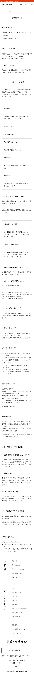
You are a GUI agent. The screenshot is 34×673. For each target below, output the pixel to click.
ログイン (14, 621)
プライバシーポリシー (18, 633)
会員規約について (17, 625)
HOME (3, 11)
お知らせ (14, 600)
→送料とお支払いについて (10, 38)
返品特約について (17, 613)
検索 (18, 4)
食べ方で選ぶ (16, 565)
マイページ (21, 4)
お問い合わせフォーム (18, 650)
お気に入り (25, 4)
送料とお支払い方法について (20, 609)
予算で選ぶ (15, 577)
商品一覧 (14, 561)
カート (28, 4)
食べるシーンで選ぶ (18, 569)
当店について (16, 588)
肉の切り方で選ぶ (17, 573)
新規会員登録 (16, 617)
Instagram (16, 666)
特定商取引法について (18, 629)
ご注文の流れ (16, 596)
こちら (11, 406)
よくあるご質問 (16, 592)
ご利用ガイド (16, 605)
